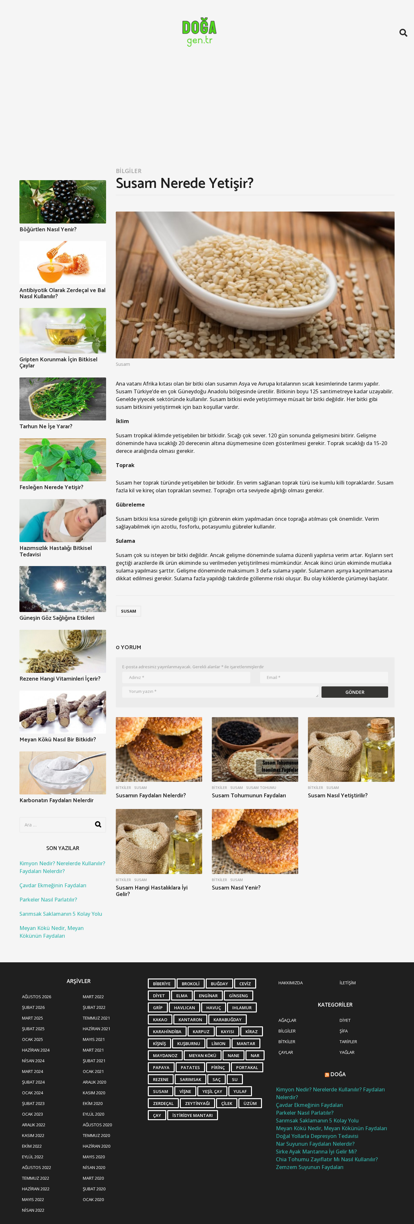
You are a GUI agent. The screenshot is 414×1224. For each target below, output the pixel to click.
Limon (218, 1043)
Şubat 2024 (33, 1082)
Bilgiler (128, 171)
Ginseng (238, 996)
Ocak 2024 (32, 1093)
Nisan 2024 (33, 1061)
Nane (233, 1055)
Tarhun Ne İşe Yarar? (45, 427)
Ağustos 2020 (97, 1125)
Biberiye (161, 984)
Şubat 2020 (94, 1189)
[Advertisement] (207, 114)
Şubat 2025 (33, 1029)
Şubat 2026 (33, 1007)
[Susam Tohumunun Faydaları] (255, 749)
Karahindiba (167, 1031)
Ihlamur (242, 1008)
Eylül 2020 (93, 1114)
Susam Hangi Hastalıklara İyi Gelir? (152, 891)
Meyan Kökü (202, 1055)
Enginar (208, 996)
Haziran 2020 (96, 1146)
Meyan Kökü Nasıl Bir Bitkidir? (57, 740)
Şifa (344, 1031)
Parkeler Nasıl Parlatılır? (48, 899)
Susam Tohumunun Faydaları (249, 796)
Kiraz (251, 1031)
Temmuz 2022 (35, 1178)
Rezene (161, 1079)
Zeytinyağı (197, 1103)
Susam (128, 611)
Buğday (219, 984)
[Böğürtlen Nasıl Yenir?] (62, 202)
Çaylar (285, 1052)
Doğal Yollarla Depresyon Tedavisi (317, 1136)
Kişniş (159, 1043)
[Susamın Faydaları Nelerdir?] (159, 749)
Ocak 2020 (93, 1199)
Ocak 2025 (32, 1039)
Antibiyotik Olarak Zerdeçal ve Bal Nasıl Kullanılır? (62, 293)
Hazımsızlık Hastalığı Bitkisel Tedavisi (55, 551)
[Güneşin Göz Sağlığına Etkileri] (62, 589)
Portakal (247, 1067)
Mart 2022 (93, 997)
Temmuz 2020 (96, 1135)
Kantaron (190, 1019)
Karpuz (201, 1031)
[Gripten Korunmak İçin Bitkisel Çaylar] (62, 331)
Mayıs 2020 (94, 1157)
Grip (158, 1008)
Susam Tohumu (261, 788)
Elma (182, 996)
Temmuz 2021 (96, 1018)
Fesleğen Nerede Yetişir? (51, 487)
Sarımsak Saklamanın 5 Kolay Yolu (60, 913)
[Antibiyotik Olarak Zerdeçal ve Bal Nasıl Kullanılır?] (62, 262)
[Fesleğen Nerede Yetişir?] (62, 460)
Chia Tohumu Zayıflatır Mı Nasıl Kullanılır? (327, 1159)
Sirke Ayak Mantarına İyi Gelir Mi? (316, 1151)
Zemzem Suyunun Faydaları (309, 1167)
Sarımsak (190, 1079)
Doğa (338, 1074)
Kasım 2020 (94, 1093)
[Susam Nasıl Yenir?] (255, 841)
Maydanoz (165, 1055)
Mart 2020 (93, 1178)
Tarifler (348, 1041)
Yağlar (347, 1052)
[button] (403, 32)
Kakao (160, 1019)
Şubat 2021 (94, 1061)
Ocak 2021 (93, 1071)
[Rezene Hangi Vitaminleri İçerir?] (62, 651)
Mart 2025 (32, 1018)
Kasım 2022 (33, 1135)
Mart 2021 (93, 1050)
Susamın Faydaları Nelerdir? (151, 796)
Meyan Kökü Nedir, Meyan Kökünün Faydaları (331, 1128)
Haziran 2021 (96, 1029)
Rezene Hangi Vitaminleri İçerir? (60, 679)
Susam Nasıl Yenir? (236, 888)
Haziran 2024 (35, 1050)
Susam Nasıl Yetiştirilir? (338, 796)
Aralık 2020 (94, 1082)
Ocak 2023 (32, 1114)
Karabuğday (227, 1019)
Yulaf (240, 1091)
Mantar (246, 1043)
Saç (216, 1079)
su (235, 1079)
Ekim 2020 (93, 1103)
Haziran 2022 (35, 1189)
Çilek (226, 1103)
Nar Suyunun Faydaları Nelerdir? (315, 1143)
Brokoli (191, 984)
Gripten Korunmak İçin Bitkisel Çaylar (58, 363)
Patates (190, 1067)
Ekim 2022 (32, 1146)
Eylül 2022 (32, 1157)
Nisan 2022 (33, 1210)
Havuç (213, 1008)
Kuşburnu (188, 1043)
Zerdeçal (163, 1103)
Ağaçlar (287, 1020)
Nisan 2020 (94, 1167)
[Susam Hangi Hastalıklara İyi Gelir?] (159, 841)
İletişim (348, 983)
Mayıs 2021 (94, 1039)
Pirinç (218, 1067)
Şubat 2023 (33, 1103)
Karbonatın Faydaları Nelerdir (56, 800)
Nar (255, 1055)
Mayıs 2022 (33, 1199)
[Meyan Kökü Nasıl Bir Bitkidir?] (62, 712)
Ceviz (245, 984)
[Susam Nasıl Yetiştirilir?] (351, 749)
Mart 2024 (32, 1071)
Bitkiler (123, 788)
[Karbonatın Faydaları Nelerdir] (62, 773)
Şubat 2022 (94, 1007)
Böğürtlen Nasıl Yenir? (48, 230)
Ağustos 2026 (36, 997)
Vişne (185, 1091)
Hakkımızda (290, 983)
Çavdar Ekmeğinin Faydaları (52, 885)
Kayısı (227, 1031)
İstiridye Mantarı (192, 1115)
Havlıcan (184, 1008)
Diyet (159, 996)
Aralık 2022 (33, 1125)
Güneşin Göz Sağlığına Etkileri (56, 618)
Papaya (161, 1067)
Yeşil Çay (212, 1091)
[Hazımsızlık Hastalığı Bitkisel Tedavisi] (62, 520)
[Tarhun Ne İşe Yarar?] (62, 399)
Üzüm (250, 1103)
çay (157, 1115)
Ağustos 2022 (36, 1167)
